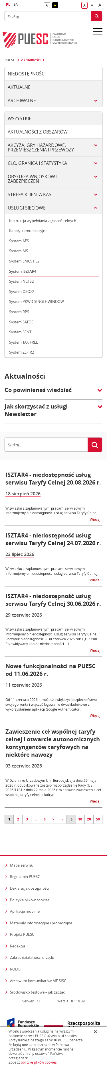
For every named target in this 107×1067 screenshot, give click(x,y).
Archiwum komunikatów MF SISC (38, 980)
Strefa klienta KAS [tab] (29, 194)
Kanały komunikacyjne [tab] (28, 230)
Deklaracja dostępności (29, 888)
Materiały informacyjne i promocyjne (41, 923)
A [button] (48, 5)
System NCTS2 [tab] (21, 281)
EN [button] (16, 4)
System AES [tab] (19, 240)
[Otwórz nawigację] (97, 31)
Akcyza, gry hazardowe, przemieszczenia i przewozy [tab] (41, 147)
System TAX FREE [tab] (23, 342)
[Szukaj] (96, 16)
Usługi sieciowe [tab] (27, 208)
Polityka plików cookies (29, 899)
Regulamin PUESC (25, 876)
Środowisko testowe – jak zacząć (37, 992)
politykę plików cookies (39, 1062)
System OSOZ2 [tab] (21, 291)
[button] (53, 393)
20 (89, 819)
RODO (15, 969)
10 (80, 819)
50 (98, 819)
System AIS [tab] (18, 250)
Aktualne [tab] (19, 87)
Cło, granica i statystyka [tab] (37, 163)
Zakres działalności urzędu (32, 957)
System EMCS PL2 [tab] (24, 261)
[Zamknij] (96, 1031)
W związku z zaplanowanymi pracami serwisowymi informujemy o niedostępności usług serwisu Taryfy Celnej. (51, 510)
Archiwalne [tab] (22, 100)
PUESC (10, 60)
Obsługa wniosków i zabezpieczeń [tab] (32, 178)
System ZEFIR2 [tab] (21, 352)
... (36, 819)
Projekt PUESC (22, 934)
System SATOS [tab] (21, 322)
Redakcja (17, 946)
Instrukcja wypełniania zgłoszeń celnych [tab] (42, 220)
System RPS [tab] (19, 311)
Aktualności (31, 60)
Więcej (95, 519)
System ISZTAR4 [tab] (22, 271)
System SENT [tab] (20, 332)
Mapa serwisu (21, 865)
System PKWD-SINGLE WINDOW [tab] (36, 301)
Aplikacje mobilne (25, 911)
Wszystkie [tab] (19, 118)
